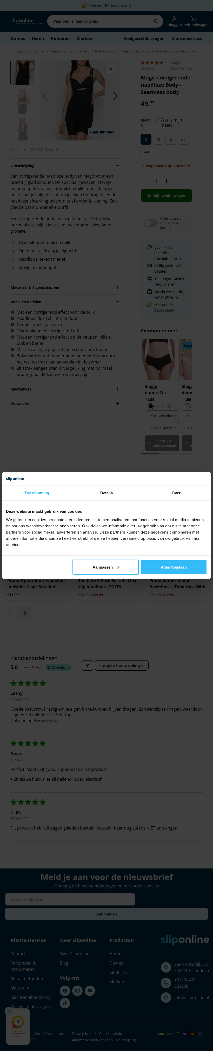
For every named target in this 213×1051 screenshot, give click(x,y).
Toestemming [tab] (36, 493)
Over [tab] (176, 493)
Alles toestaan (174, 567)
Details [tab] (106, 493)
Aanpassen (102, 567)
